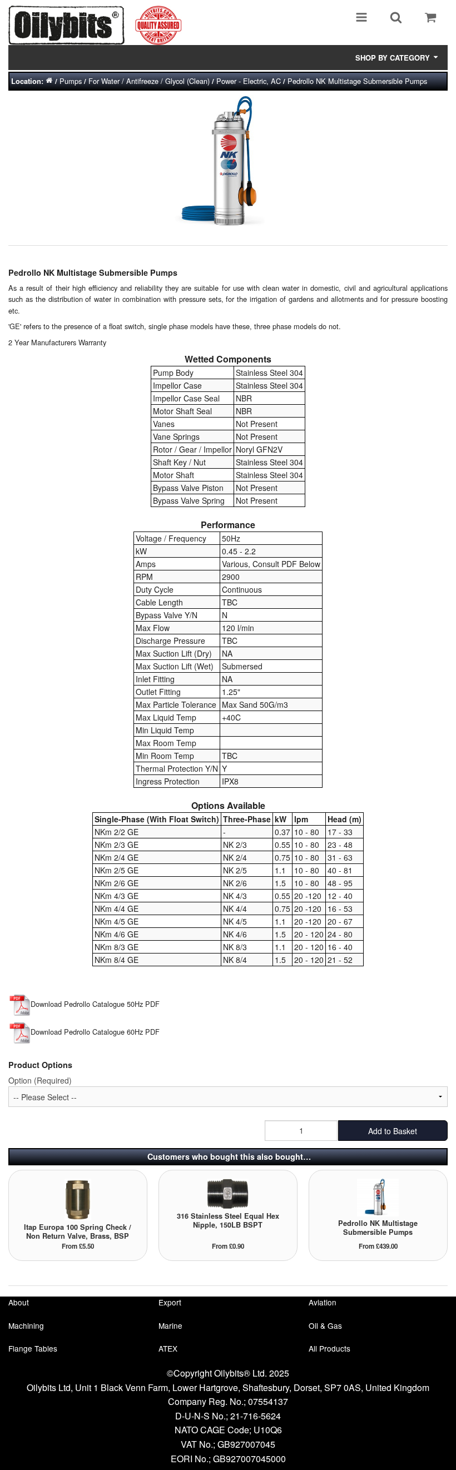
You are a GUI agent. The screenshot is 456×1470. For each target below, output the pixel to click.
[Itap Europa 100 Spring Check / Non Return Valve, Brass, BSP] (78, 1198)
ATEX (167, 1348)
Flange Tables (32, 1348)
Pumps (71, 81)
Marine (170, 1325)
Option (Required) (40, 1080)
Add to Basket (392, 1130)
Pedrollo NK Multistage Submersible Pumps (357, 81)
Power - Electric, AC (248, 81)
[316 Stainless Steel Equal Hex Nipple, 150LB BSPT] (228, 1193)
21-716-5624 (255, 1415)
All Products (329, 1348)
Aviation (322, 1302)
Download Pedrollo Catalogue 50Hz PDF (95, 1004)
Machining (26, 1325)
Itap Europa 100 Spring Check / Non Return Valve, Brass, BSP (77, 1231)
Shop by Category (393, 57)
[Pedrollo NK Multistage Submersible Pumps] (378, 1196)
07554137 (268, 1401)
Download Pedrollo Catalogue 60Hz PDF (95, 1031)
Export (169, 1302)
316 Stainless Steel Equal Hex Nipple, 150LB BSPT (228, 1220)
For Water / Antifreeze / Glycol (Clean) (149, 81)
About (18, 1302)
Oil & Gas (325, 1325)
